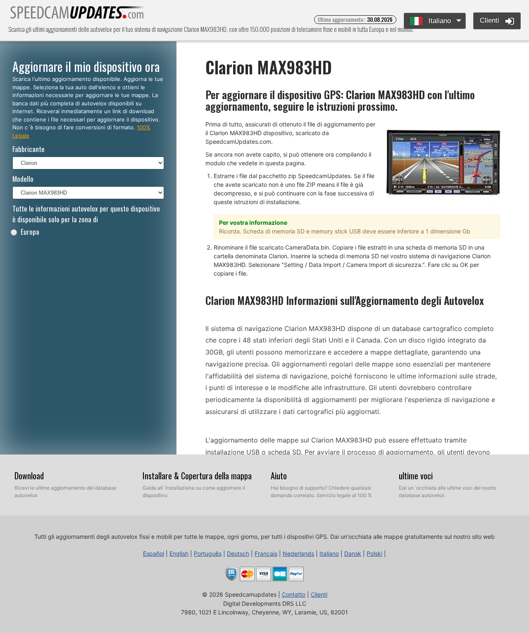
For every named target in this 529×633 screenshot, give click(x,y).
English (178, 553)
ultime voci (416, 475)
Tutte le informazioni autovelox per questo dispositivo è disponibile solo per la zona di (86, 213)
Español (153, 553)
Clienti (490, 20)
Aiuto (279, 475)
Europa (30, 231)
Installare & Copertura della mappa (197, 475)
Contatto (293, 594)
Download (29, 475)
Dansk (352, 553)
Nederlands (298, 553)
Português (208, 553)
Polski (374, 553)
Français (266, 553)
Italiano (439, 21)
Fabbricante (28, 149)
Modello (22, 179)
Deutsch (238, 553)
